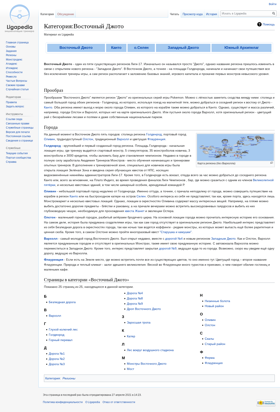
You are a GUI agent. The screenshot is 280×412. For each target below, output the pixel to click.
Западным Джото (223, 238)
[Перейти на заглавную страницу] (19, 17)
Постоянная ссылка (18, 136)
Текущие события (17, 153)
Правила (11, 102)
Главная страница (17, 42)
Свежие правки (15, 85)
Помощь (269, 24)
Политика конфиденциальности (63, 402)
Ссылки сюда (14, 119)
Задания (11, 51)
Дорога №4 (135, 293)
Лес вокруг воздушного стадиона (150, 350)
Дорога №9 (135, 303)
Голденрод (154, 134)
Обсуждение (65, 14)
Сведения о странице (19, 140)
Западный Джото (183, 48)
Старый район (215, 344)
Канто (116, 48)
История (211, 14)
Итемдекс (12, 68)
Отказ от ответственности (119, 402)
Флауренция (156, 139)
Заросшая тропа (138, 322)
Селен (141, 196)
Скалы (209, 338)
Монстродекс (14, 59)
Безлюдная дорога (62, 302)
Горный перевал (60, 340)
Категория (52, 378)
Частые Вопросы (16, 80)
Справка (11, 161)
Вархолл (123, 139)
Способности (14, 72)
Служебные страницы (19, 127)
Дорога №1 (57, 353)
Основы (11, 46)
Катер (131, 336)
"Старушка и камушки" (176, 232)
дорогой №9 (168, 248)
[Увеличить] (271, 163)
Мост (130, 369)
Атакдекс (11, 63)
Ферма (210, 357)
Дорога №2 (57, 359)
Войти (272, 4)
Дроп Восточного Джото (144, 309)
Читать (174, 14)
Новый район (214, 306)
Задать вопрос (15, 106)
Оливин (49, 139)
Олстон (88, 139)
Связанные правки (17, 123)
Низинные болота (217, 301)
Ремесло (11, 76)
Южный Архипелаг (241, 48)
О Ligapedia (92, 402)
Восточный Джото (76, 48)
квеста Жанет (134, 211)
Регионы (69, 378)
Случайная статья (17, 89)
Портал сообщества (18, 157)
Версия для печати (18, 132)
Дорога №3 (57, 364)
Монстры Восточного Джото (146, 363)
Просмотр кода (193, 14)
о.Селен (141, 48)
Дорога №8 (135, 298)
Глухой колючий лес (63, 329)
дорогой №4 (174, 238)
